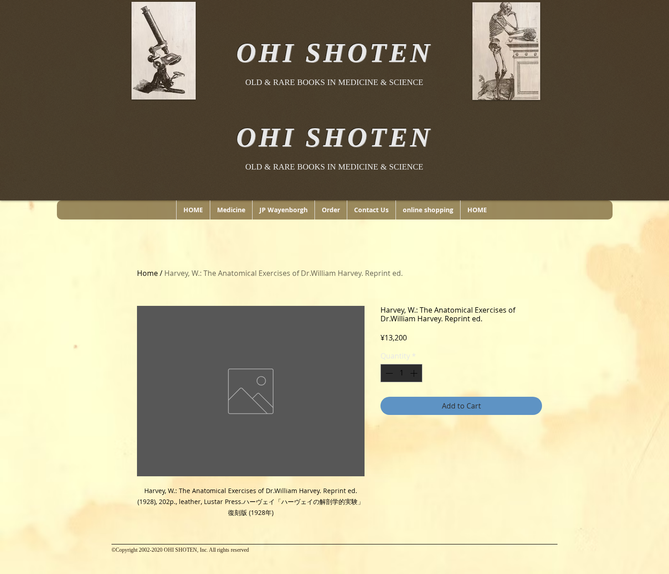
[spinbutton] (401, 373)
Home (147, 273)
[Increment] (414, 373)
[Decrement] (388, 373)
